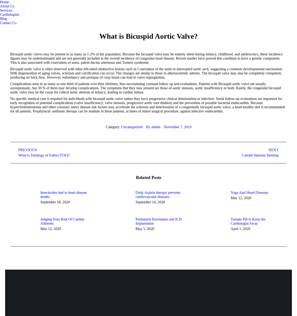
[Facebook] (231, 288)
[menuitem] (4, 2)
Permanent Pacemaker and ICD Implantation (159, 221)
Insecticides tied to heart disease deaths (63, 195)
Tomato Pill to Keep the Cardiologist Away (248, 221)
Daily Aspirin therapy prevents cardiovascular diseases (158, 195)
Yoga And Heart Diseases (249, 193)
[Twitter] (243, 288)
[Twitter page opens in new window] (10, 29)
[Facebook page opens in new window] (3, 29)
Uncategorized (131, 127)
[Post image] (23, 201)
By (153, 127)
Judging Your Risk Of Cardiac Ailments (62, 221)
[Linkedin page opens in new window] (17, 29)
